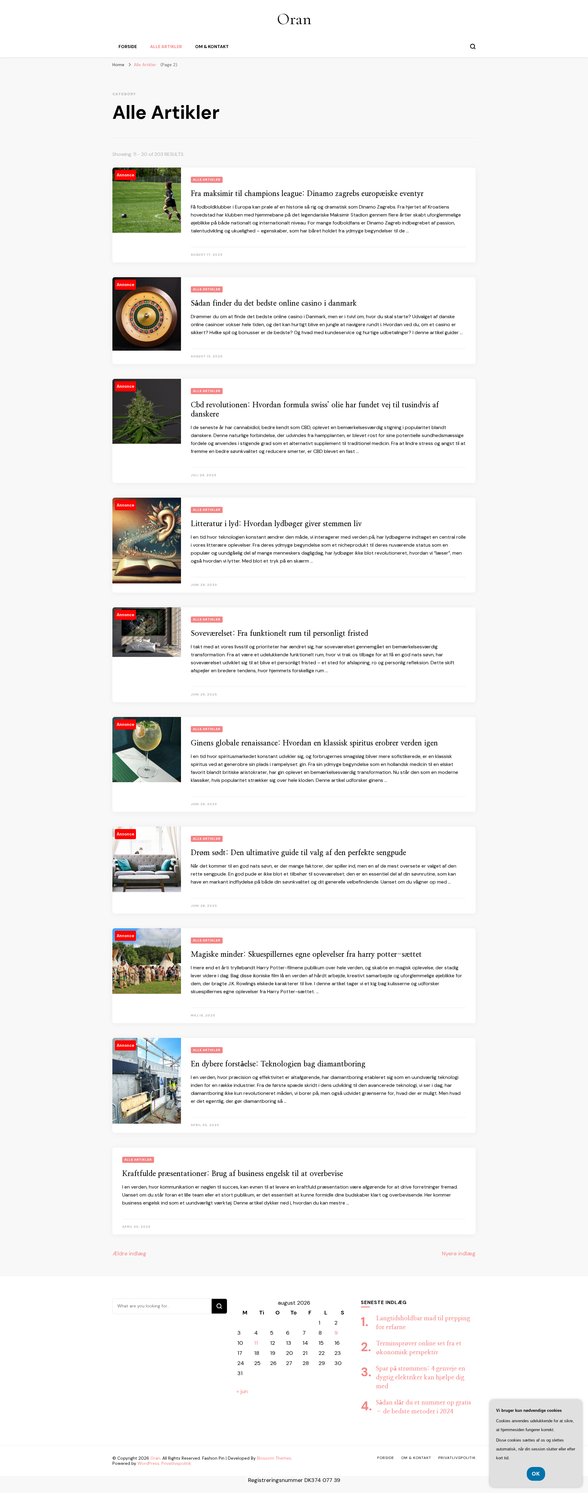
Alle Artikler (166, 46)
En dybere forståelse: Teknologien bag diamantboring (278, 1064)
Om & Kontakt (212, 46)
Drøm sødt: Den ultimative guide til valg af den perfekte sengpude (298, 853)
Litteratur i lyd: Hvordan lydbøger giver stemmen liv (276, 524)
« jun (242, 1391)
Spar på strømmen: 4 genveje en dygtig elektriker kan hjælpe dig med (420, 1377)
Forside (128, 46)
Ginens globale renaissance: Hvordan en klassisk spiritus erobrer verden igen (314, 743)
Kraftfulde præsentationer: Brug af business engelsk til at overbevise (232, 1174)
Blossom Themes (274, 1458)
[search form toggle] (473, 46)
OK (536, 1473)
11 (256, 1343)
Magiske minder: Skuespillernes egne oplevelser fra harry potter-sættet (306, 954)
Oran (294, 19)
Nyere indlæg (459, 1253)
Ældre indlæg (129, 1253)
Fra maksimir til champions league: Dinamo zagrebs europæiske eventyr (307, 194)
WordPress (148, 1463)
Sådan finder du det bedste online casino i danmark (274, 303)
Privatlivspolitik (176, 1463)
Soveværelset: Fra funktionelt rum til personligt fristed (279, 633)
